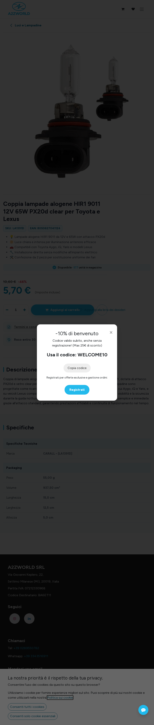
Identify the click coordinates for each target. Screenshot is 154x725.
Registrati (77, 390)
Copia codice (77, 368)
